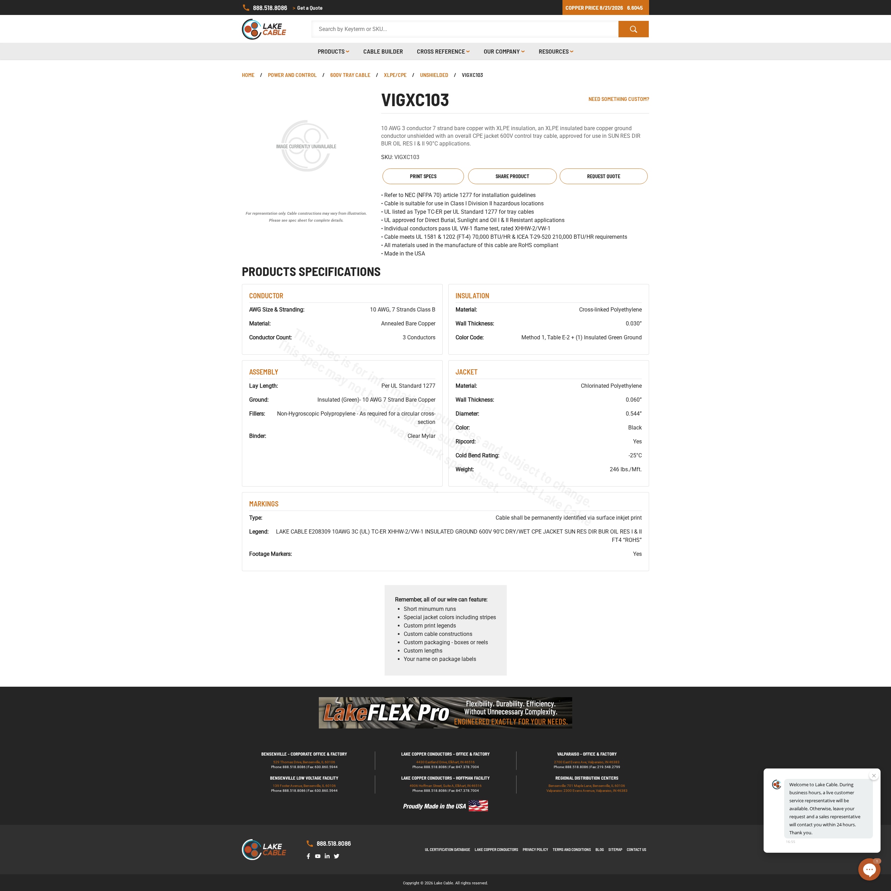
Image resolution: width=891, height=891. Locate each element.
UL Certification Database (447, 849)
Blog (600, 849)
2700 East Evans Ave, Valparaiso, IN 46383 (587, 762)
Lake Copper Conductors (496, 849)
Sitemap (615, 849)
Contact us (636, 849)
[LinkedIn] (328, 856)
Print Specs (423, 176)
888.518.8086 (270, 7)
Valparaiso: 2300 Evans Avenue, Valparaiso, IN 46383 (587, 791)
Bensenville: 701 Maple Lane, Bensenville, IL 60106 (587, 786)
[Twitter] (338, 856)
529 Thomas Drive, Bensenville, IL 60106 (304, 762)
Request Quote (603, 176)
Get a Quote (308, 7)
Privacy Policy (535, 849)
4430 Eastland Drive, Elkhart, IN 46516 (445, 762)
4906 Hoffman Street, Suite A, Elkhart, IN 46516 (446, 786)
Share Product (512, 176)
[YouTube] (319, 856)
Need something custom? (619, 98)
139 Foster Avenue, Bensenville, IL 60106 (304, 786)
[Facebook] (310, 856)
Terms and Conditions (572, 849)
